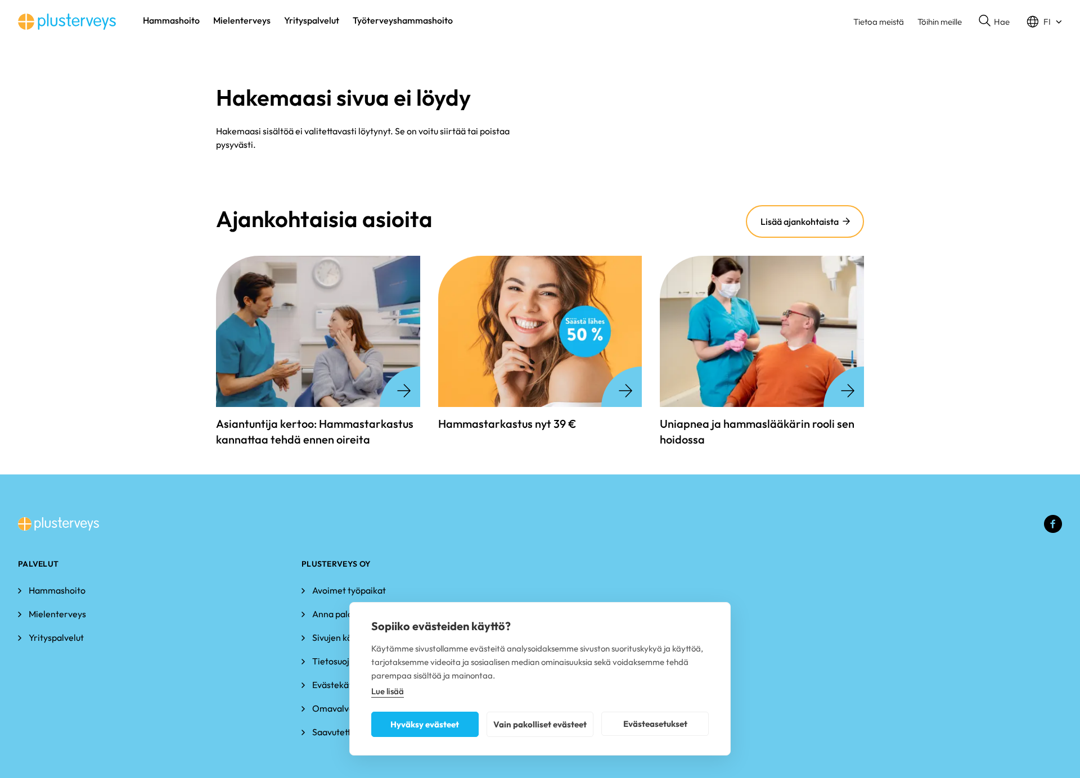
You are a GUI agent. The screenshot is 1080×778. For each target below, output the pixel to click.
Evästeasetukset (655, 723)
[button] (994, 22)
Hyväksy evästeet (424, 724)
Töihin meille (939, 21)
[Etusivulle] (67, 21)
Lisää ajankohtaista (799, 221)
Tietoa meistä (878, 21)
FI (1047, 21)
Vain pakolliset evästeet (540, 724)
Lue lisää (387, 691)
